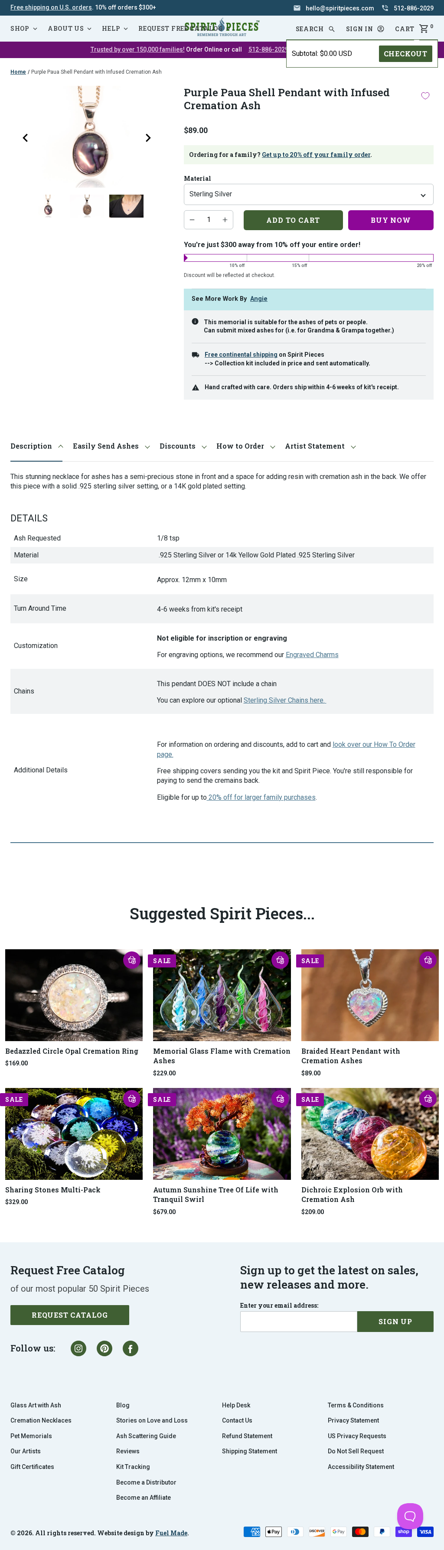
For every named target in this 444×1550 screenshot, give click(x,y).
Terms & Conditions (356, 1405)
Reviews (128, 1451)
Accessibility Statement (361, 1466)
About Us (66, 28)
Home (18, 72)
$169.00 (16, 1063)
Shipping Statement (249, 1451)
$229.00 (164, 1073)
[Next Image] (148, 137)
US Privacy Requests (357, 1436)
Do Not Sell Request (356, 1451)
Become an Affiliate (143, 1497)
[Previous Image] (25, 137)
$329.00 (16, 1201)
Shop (19, 28)
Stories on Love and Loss (152, 1420)
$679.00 (164, 1211)
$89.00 (310, 1073)
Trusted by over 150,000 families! (138, 49)
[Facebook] (131, 1348)
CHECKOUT (406, 53)
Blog (123, 1405)
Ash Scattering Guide (146, 1436)
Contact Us (237, 1420)
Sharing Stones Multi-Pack (53, 1189)
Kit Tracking (133, 1466)
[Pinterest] (104, 1348)
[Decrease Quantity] (192, 220)
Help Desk (236, 1405)
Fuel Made (171, 1533)
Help (111, 28)
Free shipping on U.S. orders (51, 7)
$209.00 (312, 1211)
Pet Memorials (31, 1436)
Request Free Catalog (180, 28)
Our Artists (25, 1451)
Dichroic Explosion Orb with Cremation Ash (352, 1194)
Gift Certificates (32, 1466)
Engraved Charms (312, 655)
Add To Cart (293, 220)
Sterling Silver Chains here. (284, 700)
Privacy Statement (353, 1420)
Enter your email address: (279, 1305)
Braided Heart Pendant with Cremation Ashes (350, 1055)
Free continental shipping (241, 354)
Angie (259, 299)
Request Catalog (70, 1314)
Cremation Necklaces (41, 1420)
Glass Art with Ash (35, 1405)
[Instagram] (78, 1348)
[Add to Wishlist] (425, 95)
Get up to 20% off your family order (316, 154)
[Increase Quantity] (225, 220)
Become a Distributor (146, 1482)
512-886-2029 (268, 49)
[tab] (36, 446)
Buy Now (391, 220)
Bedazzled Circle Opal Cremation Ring (71, 1050)
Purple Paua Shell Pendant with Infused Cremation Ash (96, 72)
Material (197, 178)
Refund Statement (247, 1436)
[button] (365, 28)
